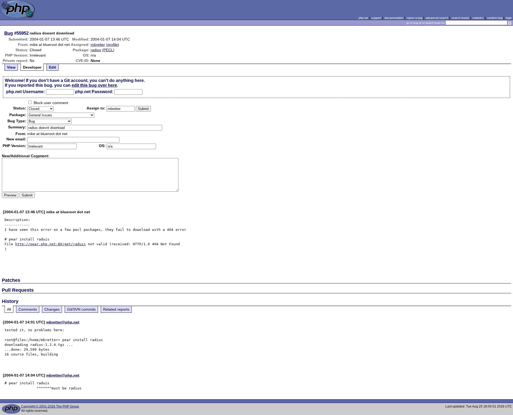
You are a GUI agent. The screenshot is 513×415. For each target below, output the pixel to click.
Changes (52, 309)
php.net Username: (25, 91)
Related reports (116, 309)
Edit (52, 67)
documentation (393, 17)
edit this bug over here (94, 85)
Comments (27, 309)
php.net (363, 17)
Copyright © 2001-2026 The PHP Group (50, 406)
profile (112, 44)
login (509, 17)
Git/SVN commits (81, 309)
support (376, 17)
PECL (108, 50)
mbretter (98, 44)
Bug (8, 33)
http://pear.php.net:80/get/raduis (50, 244)
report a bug (414, 17)
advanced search (437, 17)
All (9, 309)
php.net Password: (94, 91)
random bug (495, 17)
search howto (460, 17)
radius (96, 50)
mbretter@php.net (62, 322)
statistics (478, 17)
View (11, 67)
